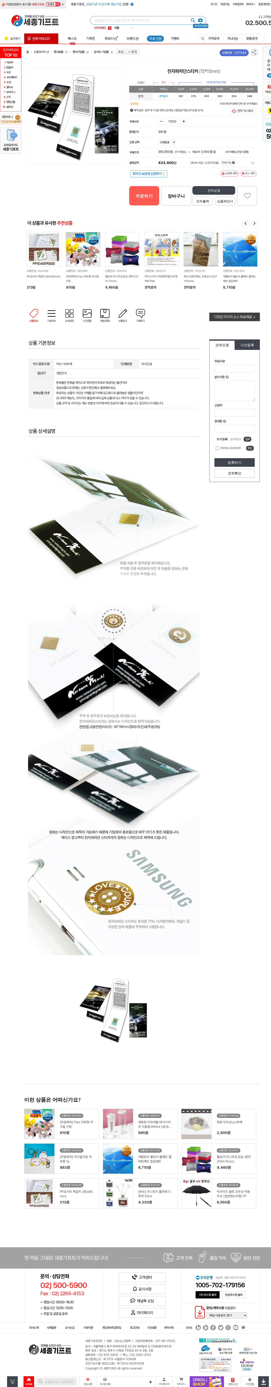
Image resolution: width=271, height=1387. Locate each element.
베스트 (72, 41)
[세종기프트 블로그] (197, 1328)
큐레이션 (111, 38)
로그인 (214, 4)
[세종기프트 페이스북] (212, 1328)
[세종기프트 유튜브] (235, 1328)
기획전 (90, 38)
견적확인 (234, 473)
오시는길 (69, 1327)
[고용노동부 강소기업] (225, 1350)
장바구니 (250, 4)
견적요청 (213, 190)
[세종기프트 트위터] (220, 1328)
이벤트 (175, 38)
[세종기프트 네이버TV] (205, 1328)
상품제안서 (225, 201)
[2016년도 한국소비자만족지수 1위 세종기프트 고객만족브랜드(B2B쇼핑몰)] (218, 1340)
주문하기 (144, 196)
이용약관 (88, 1327)
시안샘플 (151, 1327)
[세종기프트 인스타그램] (227, 1328)
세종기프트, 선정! (100, 4)
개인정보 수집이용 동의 (230, 448)
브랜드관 (133, 38)
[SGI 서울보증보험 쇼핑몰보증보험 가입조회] (215, 1364)
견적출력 (202, 201)
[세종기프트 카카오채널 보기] (242, 1328)
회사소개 (34, 1327)
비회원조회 (238, 4)
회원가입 (225, 4)
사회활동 (51, 1327)
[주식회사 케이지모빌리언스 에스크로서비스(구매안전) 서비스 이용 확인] (247, 1364)
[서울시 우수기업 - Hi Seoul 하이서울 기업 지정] (205, 1349)
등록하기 (234, 462)
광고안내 (134, 1327)
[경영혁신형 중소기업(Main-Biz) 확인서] (248, 1350)
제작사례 (169, 1327)
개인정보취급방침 (111, 1327)
